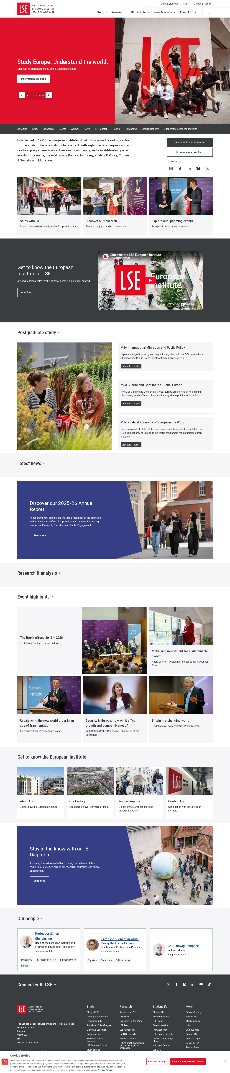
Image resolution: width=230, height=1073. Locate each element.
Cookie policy (192, 1043)
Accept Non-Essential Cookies (188, 1061)
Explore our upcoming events (172, 221)
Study (100, 12)
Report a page (193, 1038)
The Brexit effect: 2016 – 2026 (41, 638)
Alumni (75, 128)
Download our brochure (189, 152)
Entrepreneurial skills (163, 1034)
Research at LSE (128, 1012)
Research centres (128, 1038)
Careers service (160, 1025)
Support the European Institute (180, 128)
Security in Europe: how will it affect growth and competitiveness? (111, 723)
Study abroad (93, 1050)
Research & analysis (37, 573)
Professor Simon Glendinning (47, 936)
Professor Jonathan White (120, 939)
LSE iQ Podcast (127, 1030)
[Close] (225, 1061)
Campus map (192, 1030)
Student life (138, 12)
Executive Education (97, 1030)
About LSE (186, 12)
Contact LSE (192, 1034)
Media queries (193, 1021)
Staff (186, 4)
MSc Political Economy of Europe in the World (153, 422)
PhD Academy (160, 1030)
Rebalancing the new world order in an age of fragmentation (47, 723)
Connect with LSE (34, 984)
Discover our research (101, 221)
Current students (169, 4)
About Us (26, 801)
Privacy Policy (104, 1070)
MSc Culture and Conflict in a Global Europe (151, 385)
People (116, 128)
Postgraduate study (36, 332)
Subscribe (39, 880)
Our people (28, 918)
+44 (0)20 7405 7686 (27, 1042)
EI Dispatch (101, 128)
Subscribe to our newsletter (190, 142)
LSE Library (158, 1021)
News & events (162, 12)
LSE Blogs (124, 1016)
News (87, 128)
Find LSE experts (128, 1034)
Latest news (29, 463)
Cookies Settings (194, 1012)
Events (62, 128)
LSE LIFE (157, 1050)
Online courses (94, 1034)
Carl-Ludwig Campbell (183, 946)
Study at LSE (93, 1012)
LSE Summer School (97, 1045)
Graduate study (94, 1021)
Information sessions (33, 78)
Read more (40, 535)
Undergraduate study (97, 1016)
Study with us (29, 221)
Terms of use (192, 1047)
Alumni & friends (202, 4)
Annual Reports (150, 128)
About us (22, 128)
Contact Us (131, 128)
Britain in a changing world (170, 720)
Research (117, 12)
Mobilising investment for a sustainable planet (180, 653)
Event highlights (33, 597)
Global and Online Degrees (99, 1025)
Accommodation (161, 1016)
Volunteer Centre (161, 1045)
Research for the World (131, 1021)
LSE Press (125, 1025)
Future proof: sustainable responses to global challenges (132, 1045)
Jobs (188, 1025)
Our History (77, 801)
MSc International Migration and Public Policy (153, 347)
